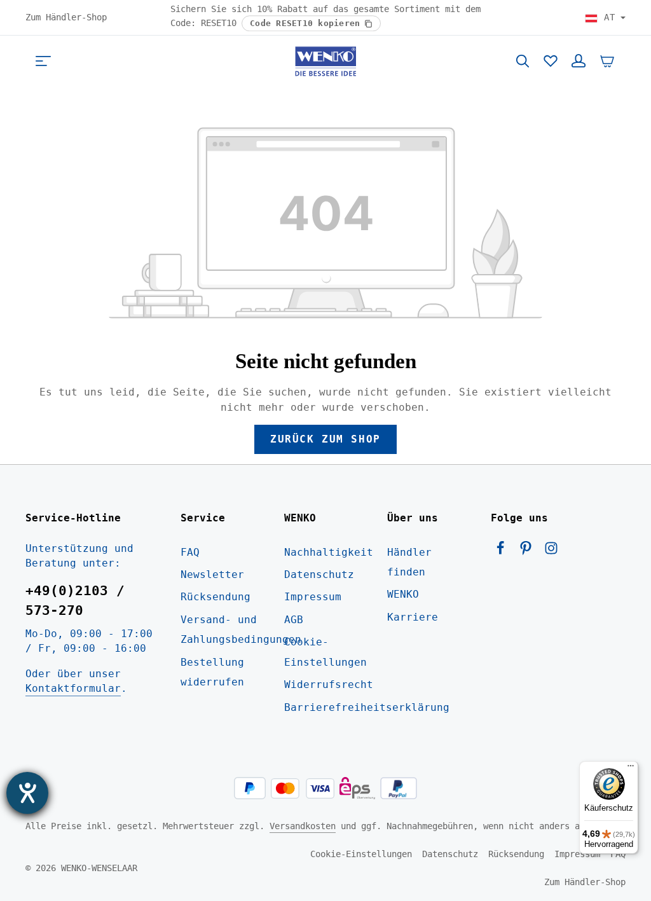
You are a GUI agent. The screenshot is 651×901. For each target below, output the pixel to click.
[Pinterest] (529, 552)
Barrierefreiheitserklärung (366, 707)
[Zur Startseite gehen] (325, 61)
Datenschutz (319, 574)
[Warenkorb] (607, 61)
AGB (293, 620)
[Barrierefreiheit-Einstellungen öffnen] (27, 793)
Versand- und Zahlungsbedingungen (241, 629)
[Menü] (43, 61)
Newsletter (212, 574)
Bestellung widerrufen (212, 672)
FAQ (190, 552)
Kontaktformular (73, 688)
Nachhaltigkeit (328, 552)
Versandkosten (303, 826)
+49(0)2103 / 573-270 (75, 600)
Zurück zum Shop (325, 439)
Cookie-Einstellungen (325, 652)
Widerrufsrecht (328, 684)
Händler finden (409, 562)
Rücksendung (215, 597)
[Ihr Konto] (578, 61)
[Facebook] (503, 552)
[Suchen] (522, 61)
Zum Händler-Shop (66, 17)
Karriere (412, 617)
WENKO (403, 594)
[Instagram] (551, 552)
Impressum (312, 597)
